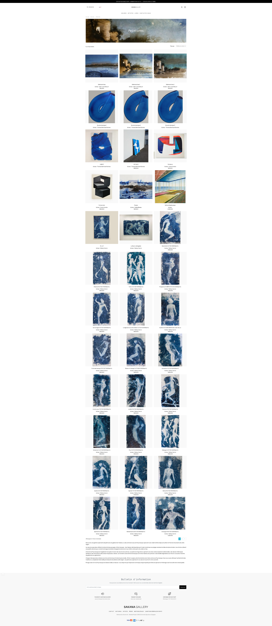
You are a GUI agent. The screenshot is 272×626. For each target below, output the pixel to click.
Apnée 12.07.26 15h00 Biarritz (101, 491)
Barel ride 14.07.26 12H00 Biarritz (170, 246)
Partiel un (170, 164)
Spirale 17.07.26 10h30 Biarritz (136, 491)
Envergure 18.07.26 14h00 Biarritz (170, 531)
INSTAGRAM (118, 611)
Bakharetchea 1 (136, 84)
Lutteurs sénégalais (136, 246)
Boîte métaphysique (170, 205)
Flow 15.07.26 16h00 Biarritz (136, 450)
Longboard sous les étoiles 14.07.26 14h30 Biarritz (136, 327)
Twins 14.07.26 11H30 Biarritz (136, 287)
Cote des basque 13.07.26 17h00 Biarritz (101, 368)
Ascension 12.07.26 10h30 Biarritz (170, 368)
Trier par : (172, 46)
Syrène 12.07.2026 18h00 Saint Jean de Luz (170, 327)
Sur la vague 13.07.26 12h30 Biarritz (102, 327)
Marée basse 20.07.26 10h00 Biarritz (136, 531)
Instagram (3, 574)
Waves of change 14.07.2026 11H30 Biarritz (136, 368)
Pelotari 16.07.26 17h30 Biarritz (102, 287)
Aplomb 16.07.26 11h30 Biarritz (101, 531)
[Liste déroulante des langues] (100, 7)
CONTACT (111, 611)
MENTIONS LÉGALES (139, 611)
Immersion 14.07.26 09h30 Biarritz (101, 450)
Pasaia (136, 205)
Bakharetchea (101, 84)
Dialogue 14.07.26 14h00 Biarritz (170, 450)
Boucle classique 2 (136, 125)
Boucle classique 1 (101, 125)
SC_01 (101, 246)
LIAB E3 (102, 164)
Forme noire (102, 205)
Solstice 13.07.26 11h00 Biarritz (170, 409)
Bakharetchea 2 (170, 84)
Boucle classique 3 (170, 125)
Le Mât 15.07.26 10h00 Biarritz (136, 409)
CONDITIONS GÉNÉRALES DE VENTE (153, 611)
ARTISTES (125, 611)
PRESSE (131, 611)
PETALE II (136, 164)
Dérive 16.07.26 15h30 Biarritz (170, 491)
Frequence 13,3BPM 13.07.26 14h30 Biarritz (170, 287)
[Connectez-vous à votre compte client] (182, 7)
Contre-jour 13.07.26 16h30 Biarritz (102, 409)
